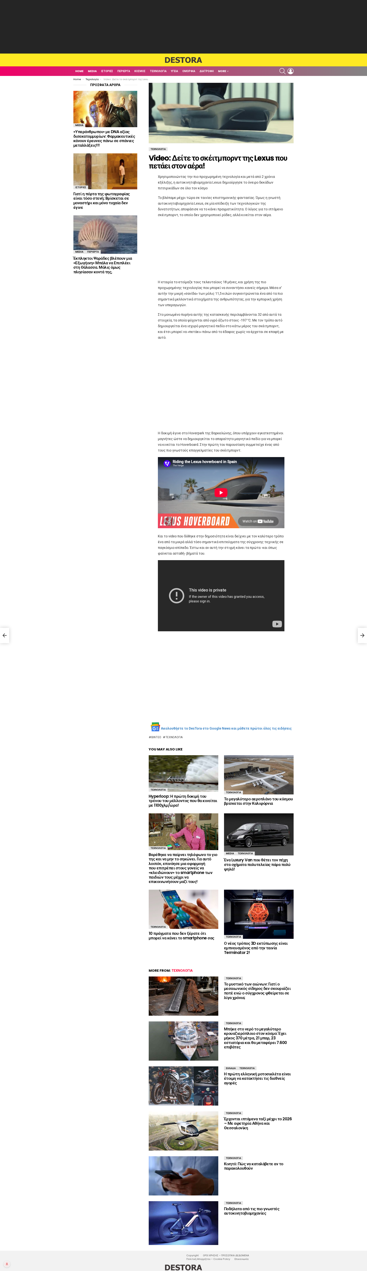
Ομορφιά (188, 71)
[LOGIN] (290, 71)
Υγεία (174, 71)
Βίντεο (156, 737)
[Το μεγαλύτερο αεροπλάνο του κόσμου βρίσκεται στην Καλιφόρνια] (259, 774)
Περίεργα (123, 71)
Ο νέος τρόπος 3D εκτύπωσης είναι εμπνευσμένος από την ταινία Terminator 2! (255, 948)
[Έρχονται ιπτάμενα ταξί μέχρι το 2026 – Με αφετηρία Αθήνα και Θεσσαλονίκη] (183, 1131)
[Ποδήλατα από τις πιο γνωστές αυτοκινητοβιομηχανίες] (183, 1223)
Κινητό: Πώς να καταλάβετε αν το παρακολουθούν (253, 1166)
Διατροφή (207, 71)
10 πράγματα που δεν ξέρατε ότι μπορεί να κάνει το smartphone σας (181, 936)
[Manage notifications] (7, 1264)
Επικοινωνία (241, 1259)
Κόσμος (139, 71)
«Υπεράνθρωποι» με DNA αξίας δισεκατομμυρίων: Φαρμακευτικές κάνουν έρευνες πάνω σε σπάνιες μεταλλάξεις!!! (104, 138)
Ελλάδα (231, 1068)
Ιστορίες (107, 71)
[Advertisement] (183, 27)
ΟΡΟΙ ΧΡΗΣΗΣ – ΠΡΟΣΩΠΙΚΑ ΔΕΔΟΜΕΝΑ (226, 1255)
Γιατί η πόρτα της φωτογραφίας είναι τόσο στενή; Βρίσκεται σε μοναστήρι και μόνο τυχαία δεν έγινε (101, 200)
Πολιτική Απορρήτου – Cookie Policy (208, 1259)
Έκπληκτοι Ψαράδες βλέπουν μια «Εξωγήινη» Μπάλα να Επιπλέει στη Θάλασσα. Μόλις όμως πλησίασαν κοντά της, (102, 265)
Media (92, 71)
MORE (222, 71)
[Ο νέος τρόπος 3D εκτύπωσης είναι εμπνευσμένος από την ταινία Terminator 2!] (259, 914)
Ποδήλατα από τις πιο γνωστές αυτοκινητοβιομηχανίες (251, 1211)
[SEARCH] (282, 71)
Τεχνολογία (158, 71)
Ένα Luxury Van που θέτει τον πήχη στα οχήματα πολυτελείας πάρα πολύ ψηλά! (257, 864)
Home (79, 71)
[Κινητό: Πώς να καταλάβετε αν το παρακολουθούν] (183, 1175)
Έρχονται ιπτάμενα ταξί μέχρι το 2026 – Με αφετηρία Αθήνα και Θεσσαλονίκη (258, 1123)
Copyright (192, 1255)
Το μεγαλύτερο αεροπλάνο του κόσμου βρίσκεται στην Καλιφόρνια (258, 801)
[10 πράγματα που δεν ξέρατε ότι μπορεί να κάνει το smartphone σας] (183, 909)
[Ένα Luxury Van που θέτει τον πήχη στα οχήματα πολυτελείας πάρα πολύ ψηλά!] (259, 834)
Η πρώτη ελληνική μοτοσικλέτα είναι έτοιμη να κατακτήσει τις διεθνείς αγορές (257, 1078)
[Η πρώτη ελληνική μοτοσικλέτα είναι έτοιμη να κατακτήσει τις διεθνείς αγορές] (183, 1086)
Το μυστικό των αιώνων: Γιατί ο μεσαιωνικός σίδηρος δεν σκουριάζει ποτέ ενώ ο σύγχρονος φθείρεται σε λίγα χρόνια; (257, 990)
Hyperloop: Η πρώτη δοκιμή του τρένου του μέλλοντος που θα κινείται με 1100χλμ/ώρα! (183, 800)
